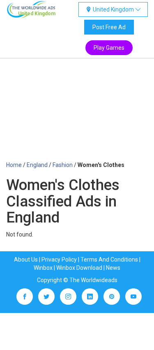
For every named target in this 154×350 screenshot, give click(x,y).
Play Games (109, 47)
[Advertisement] (77, 114)
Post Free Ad (109, 27)
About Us (26, 259)
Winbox (43, 267)
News (113, 267)
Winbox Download (79, 267)
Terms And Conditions (109, 259)
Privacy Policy (59, 259)
